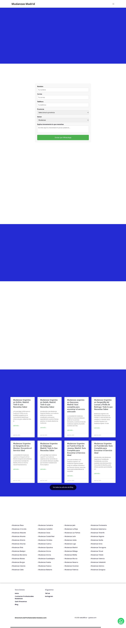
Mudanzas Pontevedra (99, 525)
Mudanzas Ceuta (44, 533)
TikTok (47, 593)
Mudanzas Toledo (97, 555)
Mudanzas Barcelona (19, 555)
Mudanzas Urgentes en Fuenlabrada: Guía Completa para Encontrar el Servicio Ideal (103, 448)
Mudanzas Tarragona (98, 547)
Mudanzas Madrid (71, 547)
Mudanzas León (70, 536)
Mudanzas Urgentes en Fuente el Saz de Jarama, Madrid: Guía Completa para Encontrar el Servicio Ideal (76, 449)
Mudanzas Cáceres (18, 566)
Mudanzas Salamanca (98, 529)
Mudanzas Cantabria (45, 525)
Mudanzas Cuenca (44, 544)
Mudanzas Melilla (71, 555)
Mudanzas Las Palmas (72, 533)
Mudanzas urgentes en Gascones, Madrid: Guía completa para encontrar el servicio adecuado (76, 406)
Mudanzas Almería (18, 540)
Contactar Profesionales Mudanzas (24, 597)
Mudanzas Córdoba (45, 540)
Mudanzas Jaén (70, 525)
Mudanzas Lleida (70, 540)
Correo (39, 94)
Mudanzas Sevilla (97, 540)
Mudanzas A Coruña (19, 529)
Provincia (40, 109)
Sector (39, 116)
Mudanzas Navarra (71, 562)
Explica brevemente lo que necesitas (50, 124)
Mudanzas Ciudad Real (46, 536)
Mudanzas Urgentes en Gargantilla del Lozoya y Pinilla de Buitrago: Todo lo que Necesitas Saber (103, 404)
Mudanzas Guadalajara (46, 559)
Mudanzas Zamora (97, 566)
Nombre (40, 86)
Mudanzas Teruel (97, 551)
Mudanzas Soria (96, 544)
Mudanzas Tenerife (97, 533)
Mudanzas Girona (44, 551)
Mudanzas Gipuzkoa (45, 547)
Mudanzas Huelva (44, 562)
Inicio (17, 593)
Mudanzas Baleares (45, 570)
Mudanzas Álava (18, 525)
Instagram (49, 596)
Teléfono (40, 101)
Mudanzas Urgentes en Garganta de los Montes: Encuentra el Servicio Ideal (22, 447)
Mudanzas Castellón (45, 529)
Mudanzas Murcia (71, 559)
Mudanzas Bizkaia (18, 559)
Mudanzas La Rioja (71, 529)
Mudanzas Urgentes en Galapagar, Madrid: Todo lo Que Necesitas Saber (49, 447)
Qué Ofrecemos (21, 601)
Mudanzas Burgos (18, 562)
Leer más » (16, 425)
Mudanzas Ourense (71, 566)
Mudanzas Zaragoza (98, 570)
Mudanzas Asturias (19, 544)
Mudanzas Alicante (18, 536)
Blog (16, 604)
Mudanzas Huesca (44, 566)
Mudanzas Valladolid (98, 562)
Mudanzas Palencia (71, 570)
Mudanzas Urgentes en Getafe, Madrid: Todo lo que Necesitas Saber (49, 403)
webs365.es (83, 618)
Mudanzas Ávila (17, 547)
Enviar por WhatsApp (63, 137)
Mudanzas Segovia (97, 536)
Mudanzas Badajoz (18, 551)
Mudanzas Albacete (19, 533)
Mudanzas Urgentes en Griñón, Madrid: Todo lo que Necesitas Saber (22, 403)
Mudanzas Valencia (98, 559)
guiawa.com (92, 618)
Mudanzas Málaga (71, 551)
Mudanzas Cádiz (18, 570)
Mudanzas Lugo (70, 544)
